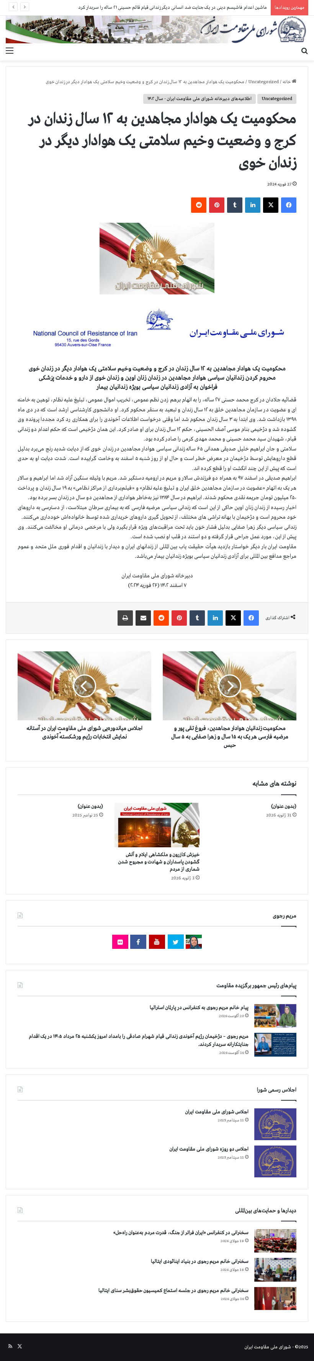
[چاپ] (125, 618)
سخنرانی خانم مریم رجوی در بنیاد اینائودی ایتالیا (200, 1261)
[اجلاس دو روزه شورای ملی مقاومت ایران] (275, 1161)
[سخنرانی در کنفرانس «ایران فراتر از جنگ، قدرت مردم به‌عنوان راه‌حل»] (275, 1241)
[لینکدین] (252, 205)
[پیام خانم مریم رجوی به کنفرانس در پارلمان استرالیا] (275, 1015)
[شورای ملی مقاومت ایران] (157, 29)
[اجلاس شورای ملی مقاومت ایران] (275, 1124)
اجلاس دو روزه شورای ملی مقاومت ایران (209, 1149)
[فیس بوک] (288, 205)
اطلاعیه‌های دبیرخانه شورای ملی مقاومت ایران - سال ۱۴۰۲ (199, 99)
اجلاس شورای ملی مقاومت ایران (217, 1112)
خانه (287, 82)
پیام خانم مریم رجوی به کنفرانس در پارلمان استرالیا (199, 1007)
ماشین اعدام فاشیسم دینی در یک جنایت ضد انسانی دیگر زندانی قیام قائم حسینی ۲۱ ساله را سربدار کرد (172, 8)
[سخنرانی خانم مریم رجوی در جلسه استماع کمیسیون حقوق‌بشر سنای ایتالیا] (275, 1298)
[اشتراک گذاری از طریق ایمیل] (143, 618)
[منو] (9, 51)
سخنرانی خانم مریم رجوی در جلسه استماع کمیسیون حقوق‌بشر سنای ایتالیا (173, 1290)
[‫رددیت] (198, 205)
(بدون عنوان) (283, 806)
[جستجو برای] (304, 51)
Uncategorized (263, 82)
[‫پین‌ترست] (216, 205)
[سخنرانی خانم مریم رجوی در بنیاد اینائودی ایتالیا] (275, 1270)
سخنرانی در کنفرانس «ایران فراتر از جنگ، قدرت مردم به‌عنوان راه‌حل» (181, 1233)
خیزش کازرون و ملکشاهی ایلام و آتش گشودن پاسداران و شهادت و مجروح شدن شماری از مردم (159, 862)
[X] (270, 205)
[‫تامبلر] (234, 205)
